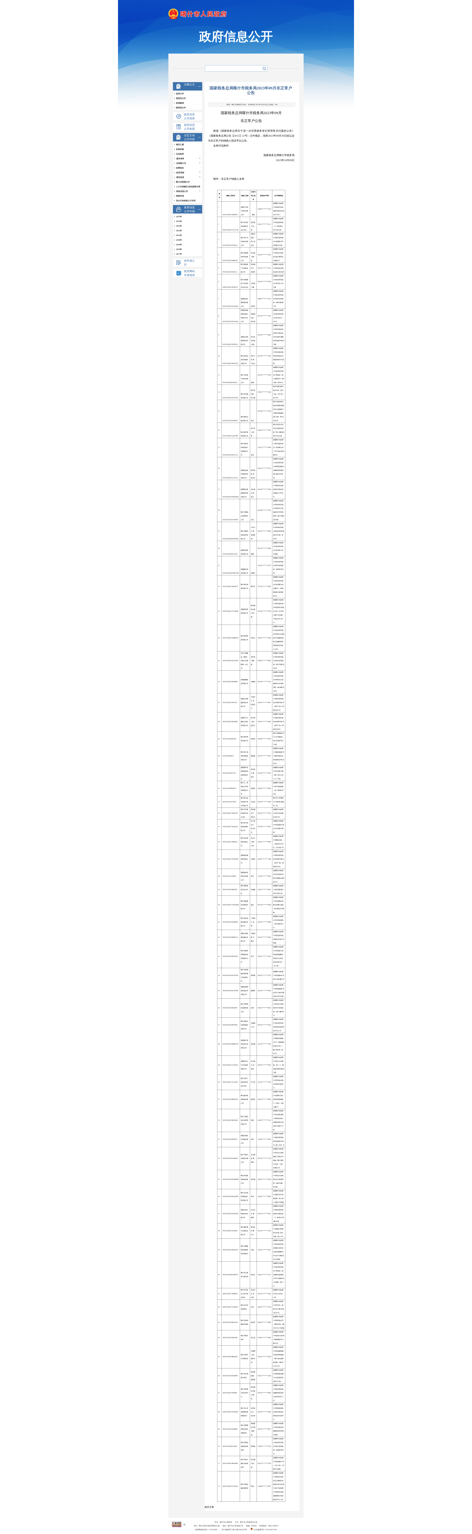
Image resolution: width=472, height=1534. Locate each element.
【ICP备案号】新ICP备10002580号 (234, 1530)
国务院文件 (181, 108)
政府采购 (180, 173)
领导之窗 (180, 144)
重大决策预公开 (183, 182)
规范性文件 (181, 98)
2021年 (179, 235)
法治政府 (180, 154)
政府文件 (180, 94)
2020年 (179, 240)
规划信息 (180, 177)
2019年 (179, 245)
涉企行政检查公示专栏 (186, 201)
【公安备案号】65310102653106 (265, 1530)
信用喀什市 (181, 163)
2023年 (179, 226)
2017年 (179, 254)
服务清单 (180, 159)
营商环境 (180, 196)
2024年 (179, 221)
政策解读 (180, 103)
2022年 (179, 231)
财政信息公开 (182, 191)
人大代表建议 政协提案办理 (188, 187)
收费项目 (180, 168)
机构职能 (180, 149)
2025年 (179, 217)
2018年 (179, 249)
